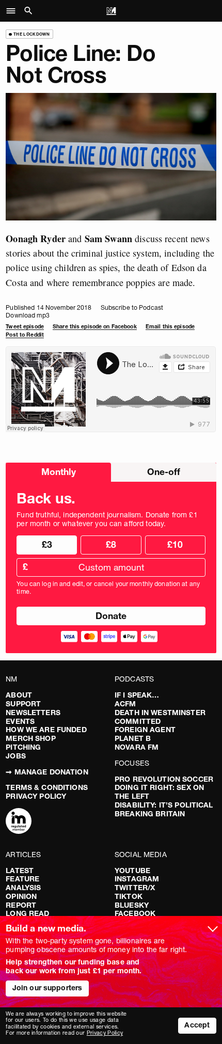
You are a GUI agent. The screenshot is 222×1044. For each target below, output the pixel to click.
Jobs (16, 756)
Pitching (23, 747)
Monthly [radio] (58, 471)
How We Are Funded (46, 729)
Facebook (135, 913)
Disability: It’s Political (164, 805)
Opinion (21, 896)
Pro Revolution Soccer (164, 779)
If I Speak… (137, 695)
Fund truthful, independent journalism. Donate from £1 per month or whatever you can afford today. (107, 519)
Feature (22, 878)
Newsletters (33, 712)
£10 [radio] (175, 544)
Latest (20, 870)
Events (20, 721)
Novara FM (136, 747)
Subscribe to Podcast (132, 307)
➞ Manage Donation (47, 772)
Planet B (133, 738)
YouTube (132, 870)
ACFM (125, 703)
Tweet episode (25, 326)
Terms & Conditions (47, 787)
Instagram (137, 878)
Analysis (23, 887)
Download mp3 (27, 315)
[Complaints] (18, 822)
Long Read (27, 913)
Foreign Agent (145, 729)
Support (23, 703)
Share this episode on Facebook (95, 326)
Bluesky (132, 905)
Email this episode (170, 326)
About (19, 695)
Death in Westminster (160, 712)
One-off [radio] (163, 471)
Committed (138, 721)
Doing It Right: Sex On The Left (159, 792)
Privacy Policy (36, 796)
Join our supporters (47, 987)
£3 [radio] (47, 544)
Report (21, 905)
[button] (14, 11)
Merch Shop (30, 738)
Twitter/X (135, 887)
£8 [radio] (111, 544)
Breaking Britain (150, 813)
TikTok (128, 896)
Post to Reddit (25, 334)
